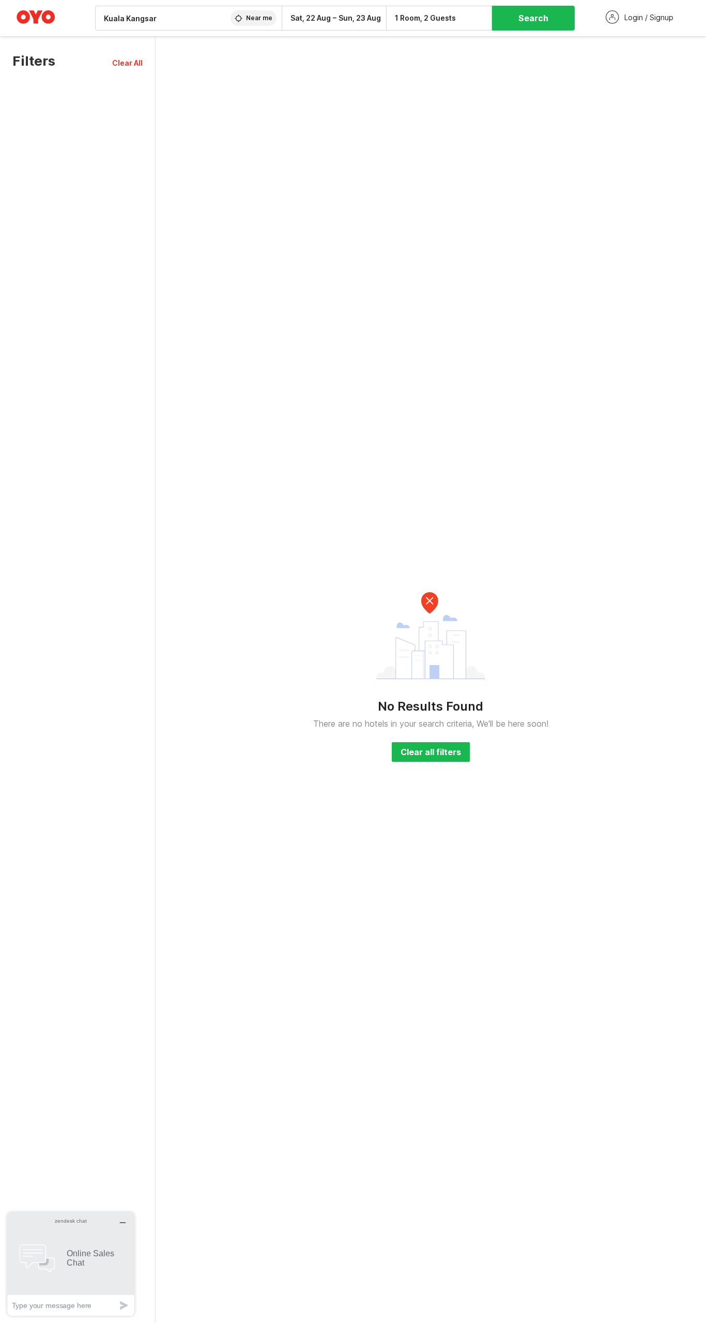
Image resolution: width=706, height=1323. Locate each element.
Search (533, 18)
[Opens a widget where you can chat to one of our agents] (71, 1263)
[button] (127, 63)
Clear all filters (431, 752)
